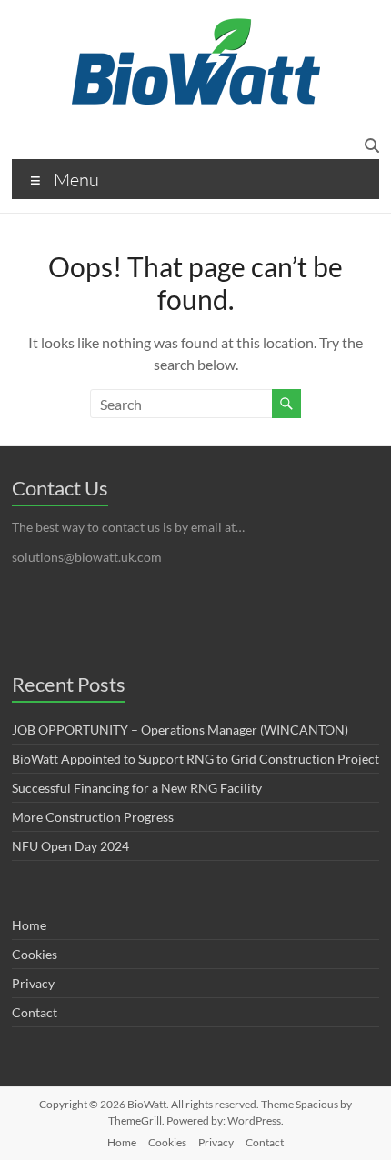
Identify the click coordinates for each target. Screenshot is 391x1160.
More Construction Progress (93, 817)
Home (29, 925)
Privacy (33, 983)
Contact (34, 1012)
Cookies (34, 954)
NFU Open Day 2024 (70, 846)
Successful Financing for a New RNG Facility (137, 787)
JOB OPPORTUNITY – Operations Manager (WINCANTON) (180, 729)
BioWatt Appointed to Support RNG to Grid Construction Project (195, 758)
